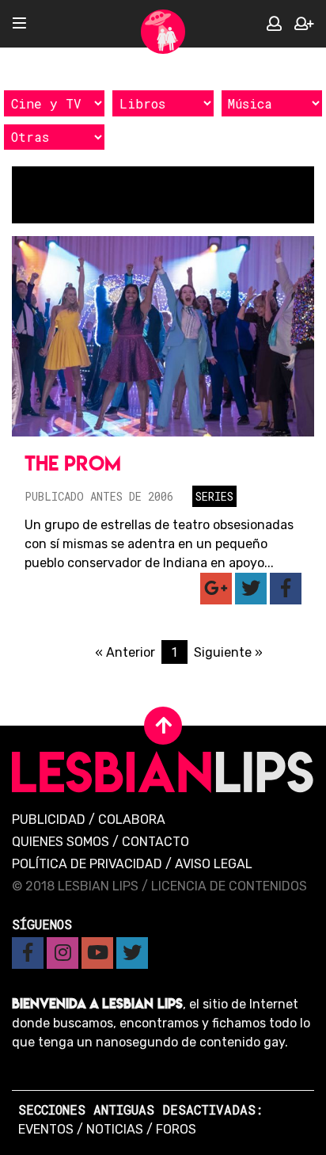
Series (214, 496)
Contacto (155, 841)
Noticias (114, 1129)
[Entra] (274, 24)
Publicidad (48, 819)
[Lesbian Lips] (163, 32)
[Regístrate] (304, 24)
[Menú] (19, 24)
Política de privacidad (87, 863)
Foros (176, 1129)
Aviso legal (213, 863)
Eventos (46, 1129)
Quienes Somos (60, 841)
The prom (73, 463)
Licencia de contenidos (229, 886)
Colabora (131, 819)
